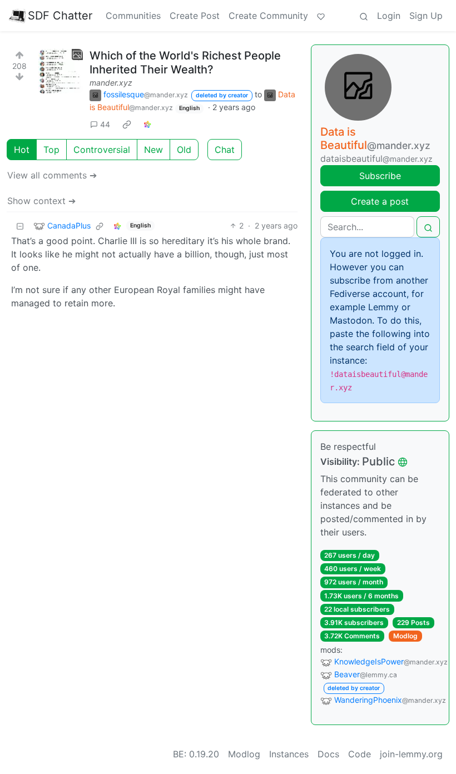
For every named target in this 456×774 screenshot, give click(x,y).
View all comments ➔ (52, 175)
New (153, 149)
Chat (225, 149)
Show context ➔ (41, 200)
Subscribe (380, 175)
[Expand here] (60, 71)
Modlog (405, 636)
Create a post (380, 201)
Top (51, 149)
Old (184, 149)
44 (105, 124)
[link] (126, 124)
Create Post (195, 15)
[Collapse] (20, 225)
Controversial (101, 149)
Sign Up (426, 15)
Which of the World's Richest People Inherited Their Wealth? (185, 62)
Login (388, 15)
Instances (289, 754)
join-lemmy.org (411, 754)
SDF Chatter (60, 15)
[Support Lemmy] (321, 15)
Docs (328, 754)
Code (359, 754)
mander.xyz (111, 82)
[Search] (364, 15)
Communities (133, 15)
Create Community (268, 15)
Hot (21, 149)
